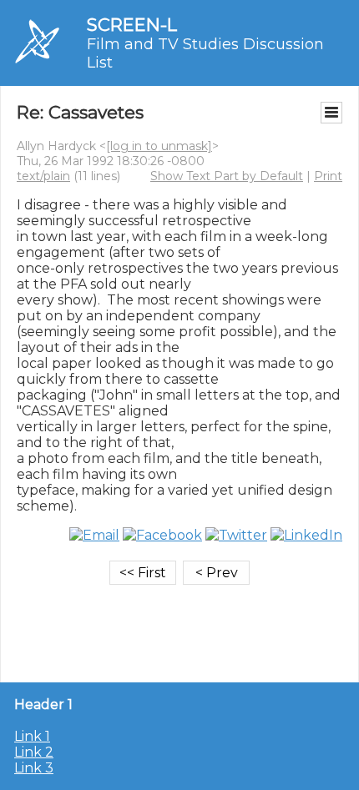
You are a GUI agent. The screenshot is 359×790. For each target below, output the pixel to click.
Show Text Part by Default (226, 176)
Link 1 (32, 736)
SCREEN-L (132, 24)
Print (328, 176)
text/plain (43, 176)
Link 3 (33, 768)
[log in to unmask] (159, 145)
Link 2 (33, 752)
